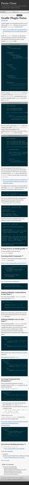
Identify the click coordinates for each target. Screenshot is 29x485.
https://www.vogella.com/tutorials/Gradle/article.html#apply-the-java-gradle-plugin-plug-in (15, 31)
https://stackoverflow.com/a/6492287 (14, 448)
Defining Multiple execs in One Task (12, 471)
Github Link (4, 20)
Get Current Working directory (11, 474)
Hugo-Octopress (17, 479)
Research (19, 15)
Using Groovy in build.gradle (10, 466)
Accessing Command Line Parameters (13, 472)
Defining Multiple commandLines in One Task (15, 469)
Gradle (7, 460)
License (21, 477)
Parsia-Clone (8, 3)
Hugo (9, 479)
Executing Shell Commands (10, 468)
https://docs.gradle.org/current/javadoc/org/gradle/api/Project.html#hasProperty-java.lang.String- (14, 423)
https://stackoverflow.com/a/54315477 (16, 263)
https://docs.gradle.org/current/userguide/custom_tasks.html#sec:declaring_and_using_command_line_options (15, 181)
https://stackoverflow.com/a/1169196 (14, 457)
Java (5, 460)
